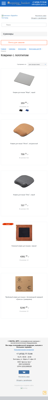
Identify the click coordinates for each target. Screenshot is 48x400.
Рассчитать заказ (40, 16)
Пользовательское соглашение (24, 350)
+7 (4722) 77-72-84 (39, 2)
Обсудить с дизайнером (38, 18)
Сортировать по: (21, 64)
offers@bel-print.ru (39, 4)
